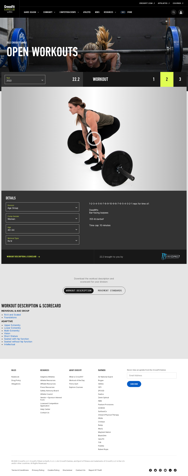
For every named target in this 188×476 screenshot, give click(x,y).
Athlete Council (46, 394)
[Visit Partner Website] (170, 257)
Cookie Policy (53, 470)
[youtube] (165, 470)
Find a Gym (73, 384)
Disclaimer (67, 470)
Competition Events (68, 12)
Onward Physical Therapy (108, 415)
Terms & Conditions (20, 470)
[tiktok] (175, 470)
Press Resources (47, 387)
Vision (7, 333)
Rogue (100, 380)
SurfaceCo (102, 411)
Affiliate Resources (48, 384)
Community (47, 12)
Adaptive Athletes (47, 377)
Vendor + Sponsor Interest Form (51, 399)
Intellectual (9, 344)
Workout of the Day (77, 380)
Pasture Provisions (106, 405)
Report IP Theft (95, 470)
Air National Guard (105, 377)
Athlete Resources (47, 380)
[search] (173, 12)
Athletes (87, 12)
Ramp (100, 425)
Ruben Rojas (103, 449)
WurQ (100, 429)
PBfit (100, 401)
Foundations (10, 317)
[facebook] (150, 470)
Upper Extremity (12, 325)
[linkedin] (170, 470)
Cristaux (101, 422)
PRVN (100, 418)
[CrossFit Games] (9, 9)
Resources (108, 12)
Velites (101, 384)
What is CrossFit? (76, 377)
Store (127, 12)
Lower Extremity (12, 327)
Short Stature (11, 336)
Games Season (30, 12)
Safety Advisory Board (49, 391)
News (97, 12)
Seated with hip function (16, 338)
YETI (99, 387)
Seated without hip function (18, 341)
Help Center (45, 409)
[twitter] (155, 470)
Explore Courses (76, 387)
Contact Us (44, 413)
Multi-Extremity (12, 330)
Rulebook (15, 377)
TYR (99, 442)
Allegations (16, 384)
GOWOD (101, 408)
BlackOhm (102, 436)
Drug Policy (16, 380)
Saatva (101, 394)
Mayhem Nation (104, 432)
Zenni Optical (103, 398)
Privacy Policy (38, 470)
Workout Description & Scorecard (21, 256)
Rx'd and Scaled (12, 314)
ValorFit (101, 439)
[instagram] (160, 470)
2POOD (101, 391)
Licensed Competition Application (49, 404)
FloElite (101, 446)
